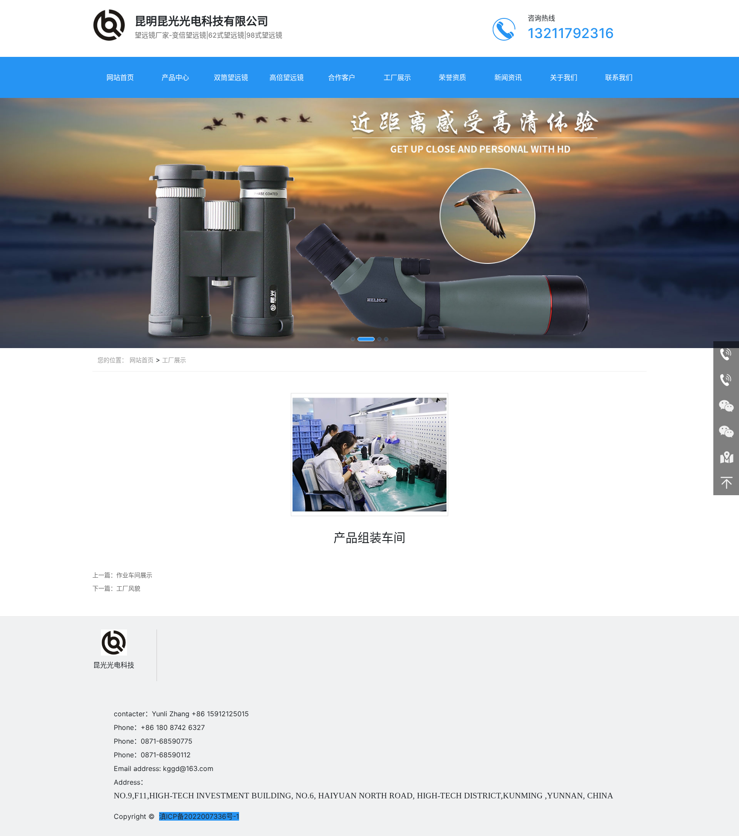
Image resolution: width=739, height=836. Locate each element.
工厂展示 (397, 77)
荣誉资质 (452, 77)
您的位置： (112, 359)
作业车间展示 (134, 575)
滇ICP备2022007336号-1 (199, 816)
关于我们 (563, 77)
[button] (353, 339)
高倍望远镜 (286, 77)
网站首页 (120, 77)
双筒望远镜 (231, 77)
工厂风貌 (128, 588)
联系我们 (619, 77)
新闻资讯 (508, 77)
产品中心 (175, 77)
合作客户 (341, 77)
